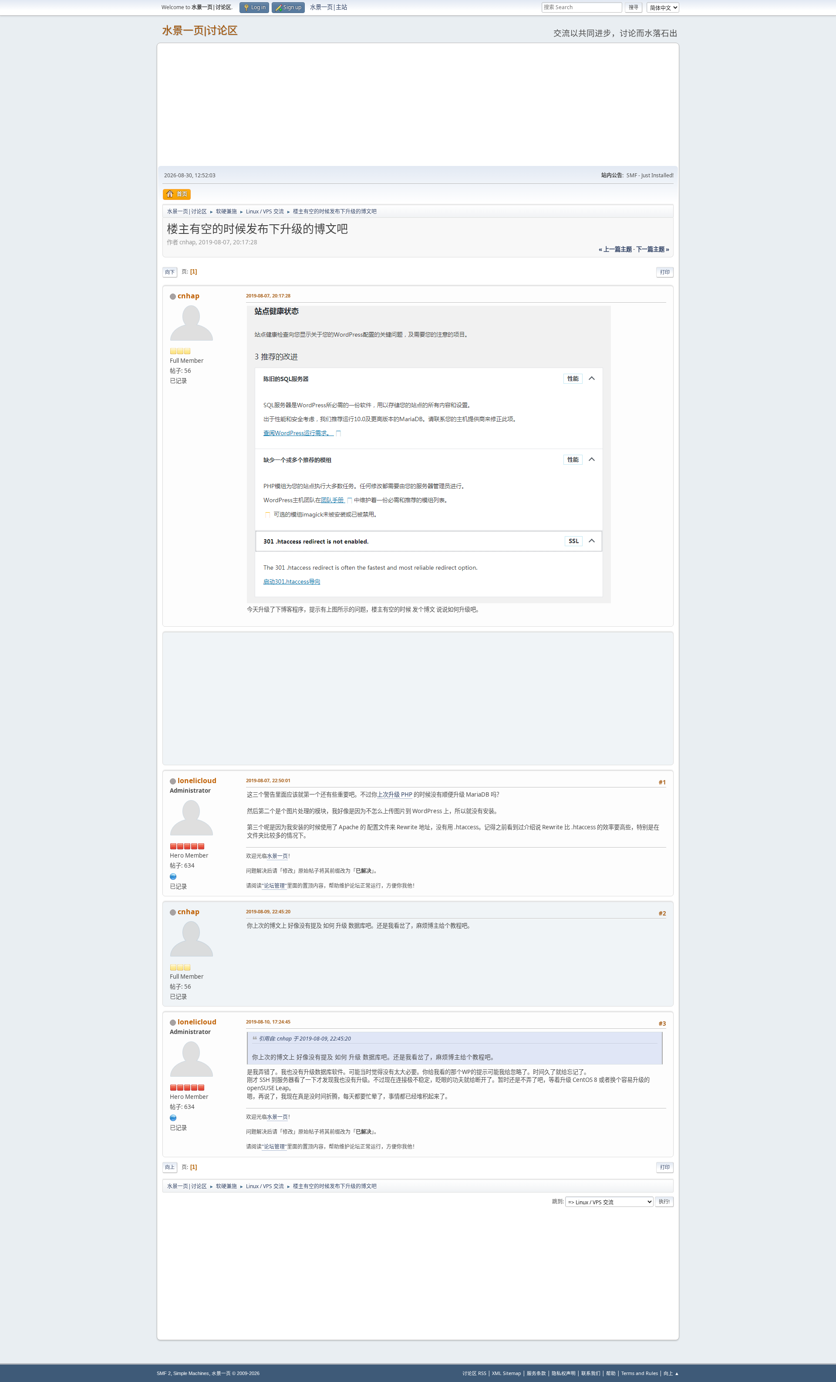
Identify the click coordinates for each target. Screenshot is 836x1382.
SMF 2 (164, 1373)
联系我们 (590, 1373)
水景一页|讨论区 (200, 30)
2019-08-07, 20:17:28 (268, 295)
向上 (170, 1167)
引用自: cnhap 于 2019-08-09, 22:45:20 (305, 1038)
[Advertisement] (418, 104)
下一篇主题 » (652, 249)
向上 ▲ (671, 1373)
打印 (665, 272)
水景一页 (277, 856)
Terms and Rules (639, 1373)
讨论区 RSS (474, 1373)
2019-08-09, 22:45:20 (268, 911)
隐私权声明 (564, 1373)
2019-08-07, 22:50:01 (268, 780)
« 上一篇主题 (615, 249)
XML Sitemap (506, 1373)
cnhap (188, 296)
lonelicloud (197, 780)
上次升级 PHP (394, 794)
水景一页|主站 (328, 7)
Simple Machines (191, 1373)
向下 (170, 272)
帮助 (611, 1373)
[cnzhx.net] (173, 875)
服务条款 (536, 1373)
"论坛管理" (274, 885)
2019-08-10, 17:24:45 (268, 1021)
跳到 (557, 1201)
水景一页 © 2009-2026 (236, 1373)
